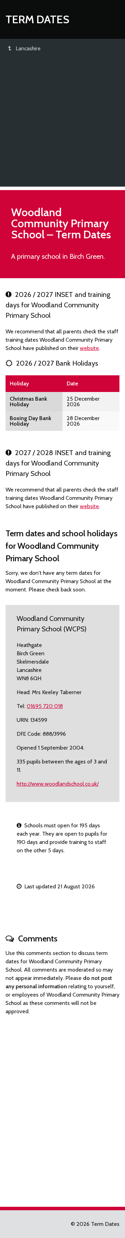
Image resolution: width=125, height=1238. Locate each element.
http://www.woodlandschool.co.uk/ (58, 783)
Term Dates (37, 19)
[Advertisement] (62, 124)
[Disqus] (62, 1108)
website (89, 348)
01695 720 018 (45, 706)
